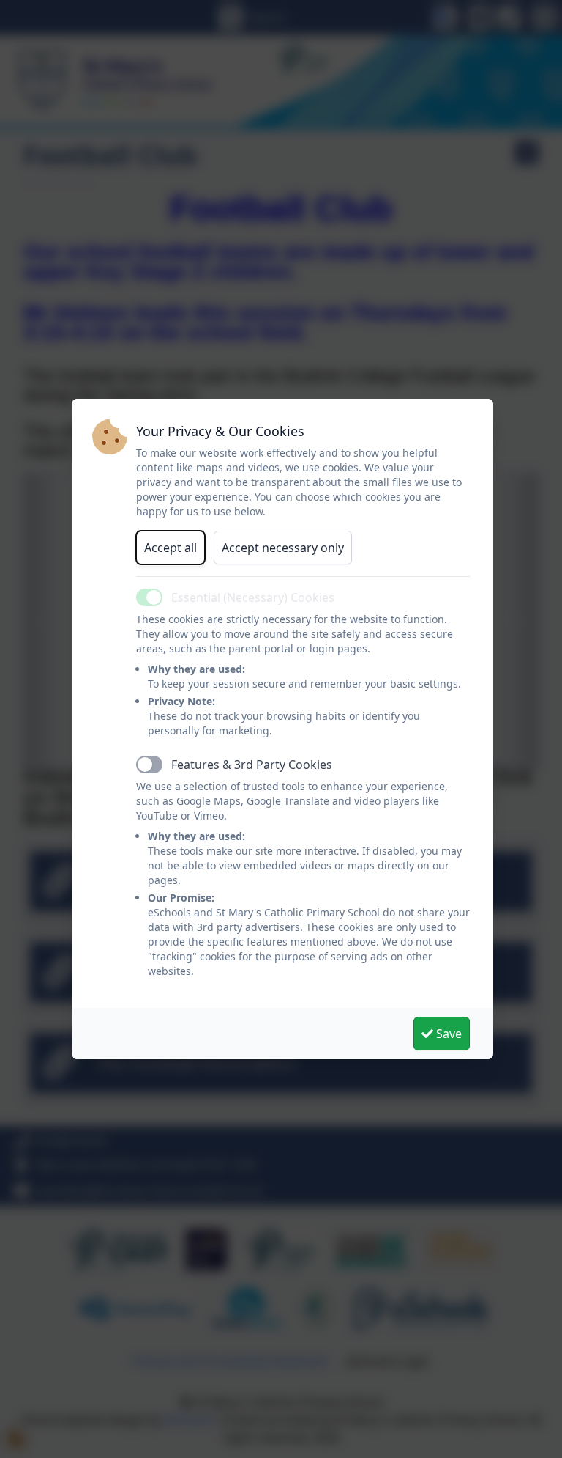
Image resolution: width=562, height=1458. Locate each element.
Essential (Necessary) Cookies (252, 597)
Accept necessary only (283, 548)
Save (447, 1034)
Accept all (170, 548)
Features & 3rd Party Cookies (251, 764)
